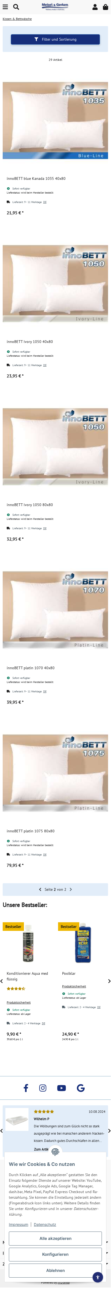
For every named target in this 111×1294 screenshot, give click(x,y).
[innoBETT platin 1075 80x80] (55, 773)
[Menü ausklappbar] (5, 7)
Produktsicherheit (19, 1002)
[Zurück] (40, 889)
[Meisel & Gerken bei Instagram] (43, 1088)
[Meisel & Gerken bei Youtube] (61, 1088)
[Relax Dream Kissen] (16, 1131)
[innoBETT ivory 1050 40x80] (55, 283)
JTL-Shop (64, 1282)
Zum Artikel (43, 1149)
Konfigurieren (55, 1254)
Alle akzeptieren (55, 1238)
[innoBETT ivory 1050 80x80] (55, 446)
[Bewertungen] (16, 988)
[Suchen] (16, 7)
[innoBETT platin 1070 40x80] (55, 609)
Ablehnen (55, 1270)
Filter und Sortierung (59, 39)
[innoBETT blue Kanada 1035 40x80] (55, 120)
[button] (95, 7)
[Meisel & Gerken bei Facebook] (26, 1088)
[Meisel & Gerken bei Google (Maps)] (80, 1088)
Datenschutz (45, 1224)
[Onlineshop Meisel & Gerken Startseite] (55, 6)
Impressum (18, 1224)
